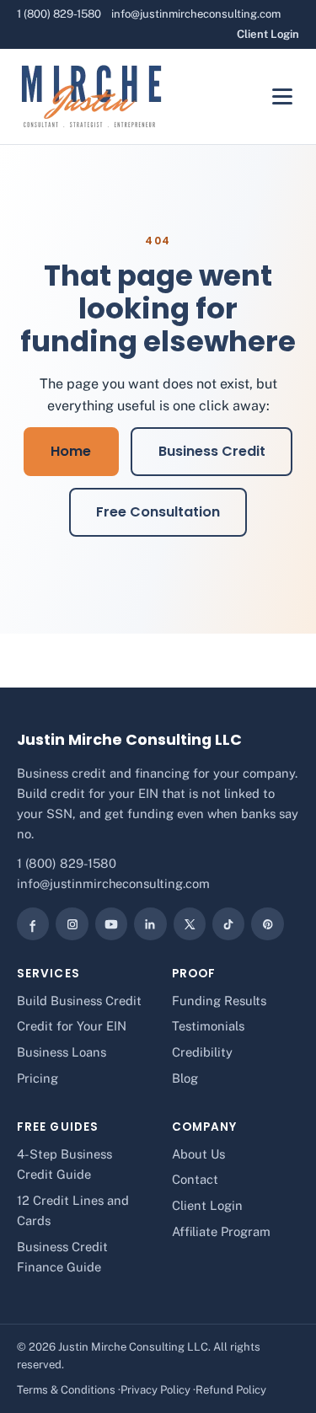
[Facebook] (33, 923)
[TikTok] (228, 923)
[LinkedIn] (150, 923)
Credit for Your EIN (71, 1026)
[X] (190, 923)
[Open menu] (282, 96)
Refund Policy (230, 1390)
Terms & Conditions (66, 1390)
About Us (198, 1154)
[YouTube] (111, 923)
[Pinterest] (267, 923)
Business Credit (211, 451)
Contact (195, 1179)
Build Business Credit (79, 1000)
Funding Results (219, 1000)
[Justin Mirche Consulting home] (91, 96)
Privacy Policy (155, 1390)
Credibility (202, 1052)
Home (71, 451)
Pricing (37, 1078)
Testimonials (208, 1026)
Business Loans (61, 1052)
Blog (185, 1078)
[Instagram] (72, 923)
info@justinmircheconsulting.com (196, 14)
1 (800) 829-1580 (59, 14)
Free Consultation (158, 512)
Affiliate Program (221, 1231)
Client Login (268, 34)
